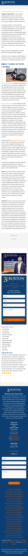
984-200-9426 (15, 440)
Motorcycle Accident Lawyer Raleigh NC (14, 503)
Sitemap (24, 540)
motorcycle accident (7, 103)
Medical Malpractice (7, 342)
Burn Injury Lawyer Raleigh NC (14, 505)
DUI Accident (5, 338)
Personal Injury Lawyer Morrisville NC (14, 530)
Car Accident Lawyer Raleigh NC (14, 489)
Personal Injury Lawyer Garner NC (14, 535)
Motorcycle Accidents (7, 11)
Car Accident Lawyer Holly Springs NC (14, 521)
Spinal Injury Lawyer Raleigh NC (14, 510)
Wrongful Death (6, 333)
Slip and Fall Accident (7, 340)
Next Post (14, 239)
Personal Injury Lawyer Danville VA (14, 523)
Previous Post (14, 235)
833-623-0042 (16, 438)
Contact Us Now (14, 320)
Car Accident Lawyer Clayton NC (14, 526)
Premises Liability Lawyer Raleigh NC (14, 494)
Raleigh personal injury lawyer (18, 140)
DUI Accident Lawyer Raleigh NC (14, 514)
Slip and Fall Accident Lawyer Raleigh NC (14, 508)
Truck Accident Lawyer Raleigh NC (14, 500)
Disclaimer (11, 542)
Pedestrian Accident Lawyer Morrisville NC (14, 531)
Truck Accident (5, 336)
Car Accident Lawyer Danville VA (14, 524)
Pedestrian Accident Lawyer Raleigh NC (14, 507)
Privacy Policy (5, 542)
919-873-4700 (14, 431)
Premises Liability (6, 344)
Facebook (12, 451)
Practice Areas (7, 327)
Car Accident (5, 331)
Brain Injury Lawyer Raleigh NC (14, 501)
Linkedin (16, 451)
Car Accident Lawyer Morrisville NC (14, 528)
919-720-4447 (14, 434)
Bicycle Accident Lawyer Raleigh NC (14, 512)
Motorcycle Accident (7, 334)
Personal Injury (5, 329)
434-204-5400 (14, 436)
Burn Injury (4, 348)
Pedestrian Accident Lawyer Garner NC (14, 537)
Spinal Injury (5, 349)
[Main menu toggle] (25, 2)
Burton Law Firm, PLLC (15, 540)
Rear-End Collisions (6, 346)
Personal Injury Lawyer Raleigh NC (14, 491)
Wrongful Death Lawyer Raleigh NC (14, 498)
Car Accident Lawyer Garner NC (14, 533)
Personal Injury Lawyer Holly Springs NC (14, 516)
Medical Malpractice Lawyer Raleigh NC (14, 496)
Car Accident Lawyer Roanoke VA (14, 519)
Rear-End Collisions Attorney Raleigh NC (14, 492)
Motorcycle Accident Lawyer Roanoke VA (14, 517)
